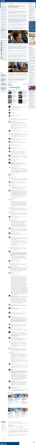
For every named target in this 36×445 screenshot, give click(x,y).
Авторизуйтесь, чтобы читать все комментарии (18, 390)
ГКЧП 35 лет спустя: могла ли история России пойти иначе (31, 100)
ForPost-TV (22, 425)
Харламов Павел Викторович (3, 57)
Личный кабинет (32, 3)
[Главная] (3, 0)
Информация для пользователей (14, 422)
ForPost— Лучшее (14, 428)
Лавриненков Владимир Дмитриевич (4, 42)
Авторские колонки (18, 425)
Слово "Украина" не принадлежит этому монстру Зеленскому (3, 75)
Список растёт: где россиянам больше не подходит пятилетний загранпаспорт (24, 413)
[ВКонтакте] (8, 85)
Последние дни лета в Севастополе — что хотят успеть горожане (18, 413)
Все (8, 3)
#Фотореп (21, 3)
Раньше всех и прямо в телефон (32, 27)
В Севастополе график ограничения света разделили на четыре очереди (17, 399)
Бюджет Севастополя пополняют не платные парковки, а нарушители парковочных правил (4, 9)
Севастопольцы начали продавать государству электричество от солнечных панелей (31, 49)
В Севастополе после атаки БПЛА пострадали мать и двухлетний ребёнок (32, 63)
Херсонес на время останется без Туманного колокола (32, 77)
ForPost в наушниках (32, 31)
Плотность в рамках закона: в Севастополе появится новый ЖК (32, 75)
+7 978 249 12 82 (3, 431)
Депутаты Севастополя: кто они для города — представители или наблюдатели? (3, 80)
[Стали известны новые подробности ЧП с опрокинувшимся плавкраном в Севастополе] (20, 99)
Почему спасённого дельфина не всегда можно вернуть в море (32, 105)
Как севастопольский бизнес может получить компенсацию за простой (32, 98)
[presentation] (25, 392)
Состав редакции (27, 425)
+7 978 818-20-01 (3, 439)
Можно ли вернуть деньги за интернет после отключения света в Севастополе (31, 103)
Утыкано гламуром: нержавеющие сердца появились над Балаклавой (4, 84)
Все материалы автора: (12, 82)
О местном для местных (32, 24)
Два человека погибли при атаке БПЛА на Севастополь (4, 11)
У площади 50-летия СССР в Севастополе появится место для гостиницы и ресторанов (32, 72)
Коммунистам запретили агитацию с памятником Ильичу (4, 35)
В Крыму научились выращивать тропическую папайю (4, 16)
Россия (16, 3)
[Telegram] (11, 85)
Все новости (15, 425)
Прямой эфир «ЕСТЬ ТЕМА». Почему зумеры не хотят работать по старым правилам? (32, 93)
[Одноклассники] (10, 85)
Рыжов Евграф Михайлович (4, 43)
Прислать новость (4, 3)
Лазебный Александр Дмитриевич (4, 47)
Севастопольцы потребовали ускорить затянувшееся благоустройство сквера (3, 24)
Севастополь (11, 3)
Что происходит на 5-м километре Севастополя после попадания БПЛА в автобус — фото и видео (4, 6)
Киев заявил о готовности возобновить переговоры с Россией (31, 6)
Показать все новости (4, 37)
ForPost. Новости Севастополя (25, 428)
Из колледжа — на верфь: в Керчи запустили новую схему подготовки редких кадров (15, 91)
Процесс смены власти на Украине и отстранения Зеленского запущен (31, 15)
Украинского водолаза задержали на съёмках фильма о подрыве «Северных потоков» (32, 9)
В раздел (4, 91)
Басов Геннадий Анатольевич (3, 49)
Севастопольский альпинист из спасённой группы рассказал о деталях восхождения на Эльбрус (32, 58)
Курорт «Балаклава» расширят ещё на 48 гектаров (31, 79)
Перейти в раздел (4, 59)
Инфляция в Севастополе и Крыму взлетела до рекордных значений (3, 19)
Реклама (27, 3)
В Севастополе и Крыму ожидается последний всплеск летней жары (4, 33)
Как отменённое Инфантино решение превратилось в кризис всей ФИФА (32, 12)
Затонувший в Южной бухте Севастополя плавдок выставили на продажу (15, 96)
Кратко (24, 425)
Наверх (34, 442)
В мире (19, 3)
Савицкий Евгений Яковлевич (4, 45)
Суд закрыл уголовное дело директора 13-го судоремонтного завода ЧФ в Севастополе (15, 101)
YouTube (19, 14)
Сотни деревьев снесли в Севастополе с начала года (3, 26)
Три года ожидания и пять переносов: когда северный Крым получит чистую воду (24, 399)
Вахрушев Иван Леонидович (3, 56)
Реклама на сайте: (3, 437)
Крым (14, 3)
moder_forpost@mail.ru (5, 430)
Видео (24, 3)
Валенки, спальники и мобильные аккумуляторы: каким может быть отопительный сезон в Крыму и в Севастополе (11, 399)
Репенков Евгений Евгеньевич (4, 50)
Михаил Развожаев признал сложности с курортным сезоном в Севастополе (10, 413)
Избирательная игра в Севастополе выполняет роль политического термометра (3, 88)
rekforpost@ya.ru (3, 440)
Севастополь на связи (32, 21)
